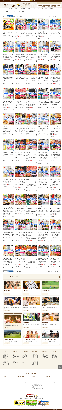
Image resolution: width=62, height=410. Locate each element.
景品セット (8, 11)
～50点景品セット (35, 363)
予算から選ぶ (44, 356)
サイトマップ (42, 398)
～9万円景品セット (6, 362)
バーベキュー (25, 361)
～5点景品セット (35, 354)
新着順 (20, 16)
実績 (45, 8)
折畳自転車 (14, 361)
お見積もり (40, 8)
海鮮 (13, 357)
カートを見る (17, 0)
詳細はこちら (12, 382)
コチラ (41, 384)
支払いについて (54, 355)
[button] (60, 16)
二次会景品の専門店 (20, 405)
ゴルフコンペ (25, 355)
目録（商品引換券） (45, 355)
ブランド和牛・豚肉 (16, 356)
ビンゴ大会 (24, 354)
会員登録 (4, 0)
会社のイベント (25, 356)
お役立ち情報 (23, 8)
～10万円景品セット (6, 363)
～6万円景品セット (6, 358)
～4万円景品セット (6, 356)
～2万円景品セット (6, 354)
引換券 (29, 8)
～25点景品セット (35, 358)
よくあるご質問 (54, 358)
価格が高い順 (15, 16)
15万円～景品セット (6, 365)
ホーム (4, 11)
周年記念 (24, 358)
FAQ (14, 0)
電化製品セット (15, 354)
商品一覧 (10, 8)
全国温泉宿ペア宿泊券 (16, 362)
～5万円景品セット (6, 357)
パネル (34, 8)
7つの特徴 (16, 8)
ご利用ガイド (11, 0)
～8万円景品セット (6, 361)
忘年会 (24, 357)
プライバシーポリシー (36, 398)
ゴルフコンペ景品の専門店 (31, 405)
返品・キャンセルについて (56, 357)
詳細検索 (33, 0)
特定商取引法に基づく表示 (27, 398)
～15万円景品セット (6, 364)
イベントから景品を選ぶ (16, 11)
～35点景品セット (35, 361)
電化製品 (43, 354)
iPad (13, 355)
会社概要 (50, 8)
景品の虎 (54, 409)
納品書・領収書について (56, 356)
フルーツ (14, 358)
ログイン (7, 0)
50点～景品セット (35, 364)
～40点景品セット (35, 362)
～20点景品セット (35, 357)
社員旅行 (24, 362)
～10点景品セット (35, 355)
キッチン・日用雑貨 (45, 357)
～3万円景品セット (6, 355)
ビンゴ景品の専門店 (43, 405)
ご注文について (54, 354)
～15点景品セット (35, 356)
